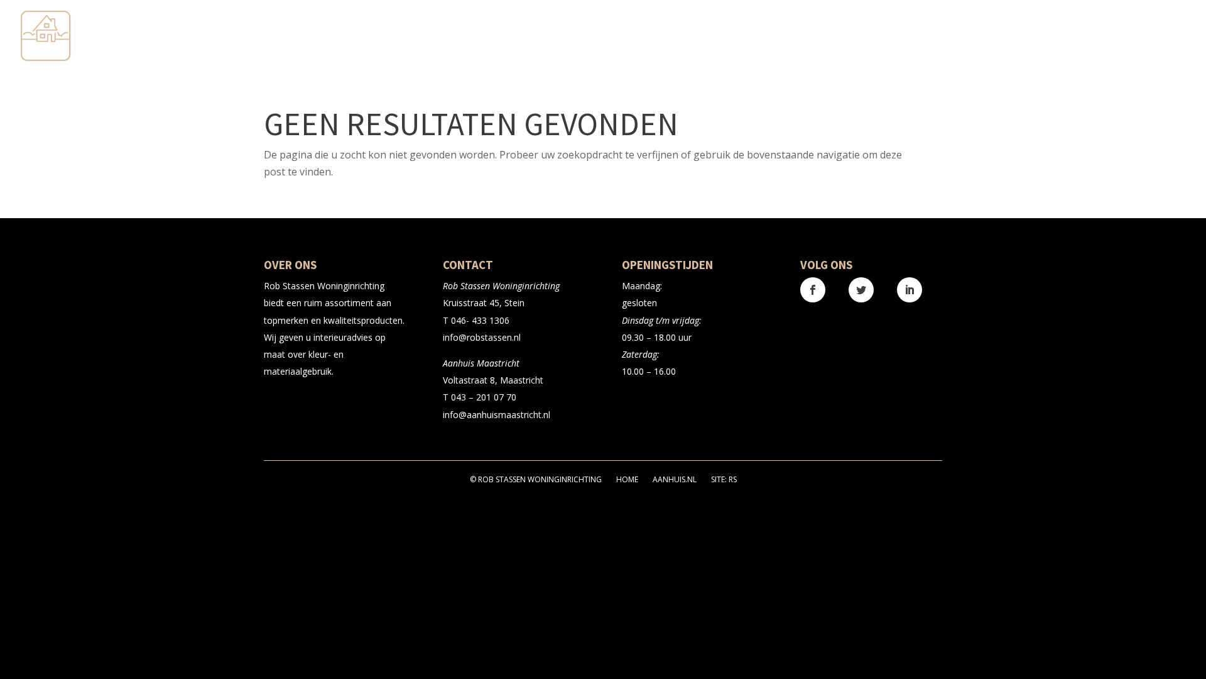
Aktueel (1095, 36)
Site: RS (724, 479)
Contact (1165, 36)
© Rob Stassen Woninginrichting (536, 479)
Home (627, 479)
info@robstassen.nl (482, 337)
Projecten (1030, 36)
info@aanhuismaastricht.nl (496, 415)
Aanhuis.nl (675, 479)
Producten (946, 36)
